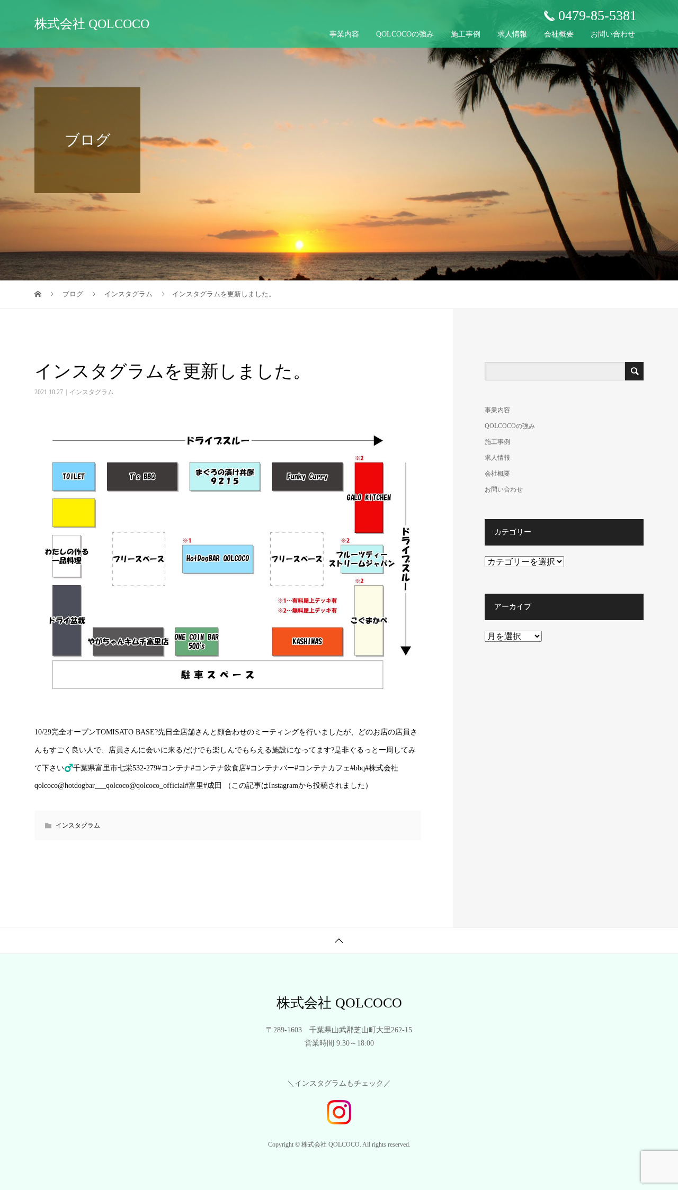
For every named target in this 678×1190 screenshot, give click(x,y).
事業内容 (344, 34)
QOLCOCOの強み (405, 34)
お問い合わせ (613, 34)
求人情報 (512, 34)
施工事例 (465, 34)
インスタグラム (91, 392)
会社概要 (559, 34)
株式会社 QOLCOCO (91, 24)
